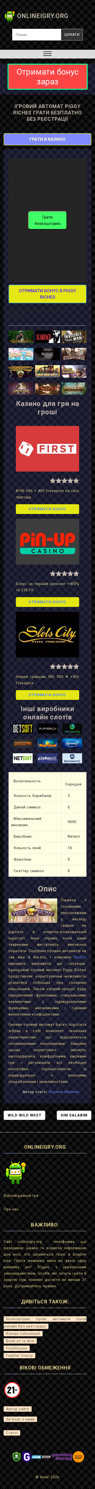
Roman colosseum (23, 1333)
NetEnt (80, 957)
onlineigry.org (42, 16)
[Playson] (47, 728)
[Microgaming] (72, 728)
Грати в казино (47, 139)
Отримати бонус (47, 509)
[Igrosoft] (72, 743)
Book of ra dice (20, 1341)
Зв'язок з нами (20, 1419)
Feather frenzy (19, 1355)
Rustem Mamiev (64, 1092)
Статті (12, 1433)
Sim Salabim (74, 1115)
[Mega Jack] (47, 743)
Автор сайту (17, 1409)
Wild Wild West (24, 1115)
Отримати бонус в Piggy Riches (47, 294)
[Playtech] (47, 758)
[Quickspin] (23, 743)
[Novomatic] (72, 758)
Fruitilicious (16, 1348)
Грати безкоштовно (48, 220)
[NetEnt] (23, 758)
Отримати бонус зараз (48, 76)
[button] (47, 54)
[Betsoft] (23, 728)
